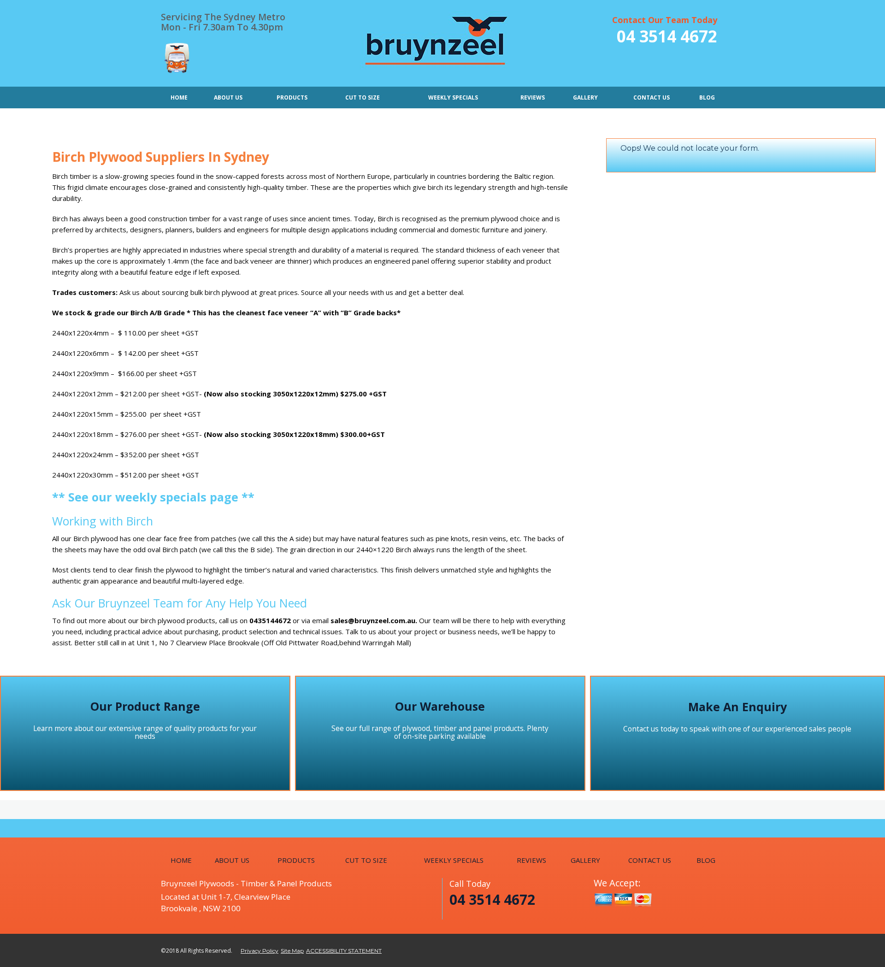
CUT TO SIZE (362, 97)
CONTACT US (651, 97)
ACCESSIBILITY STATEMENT (344, 950)
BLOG (707, 97)
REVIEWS (532, 97)
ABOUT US (228, 97)
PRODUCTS (292, 97)
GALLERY (585, 97)
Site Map (292, 950)
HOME (179, 97)
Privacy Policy (259, 950)
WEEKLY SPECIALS (453, 97)
